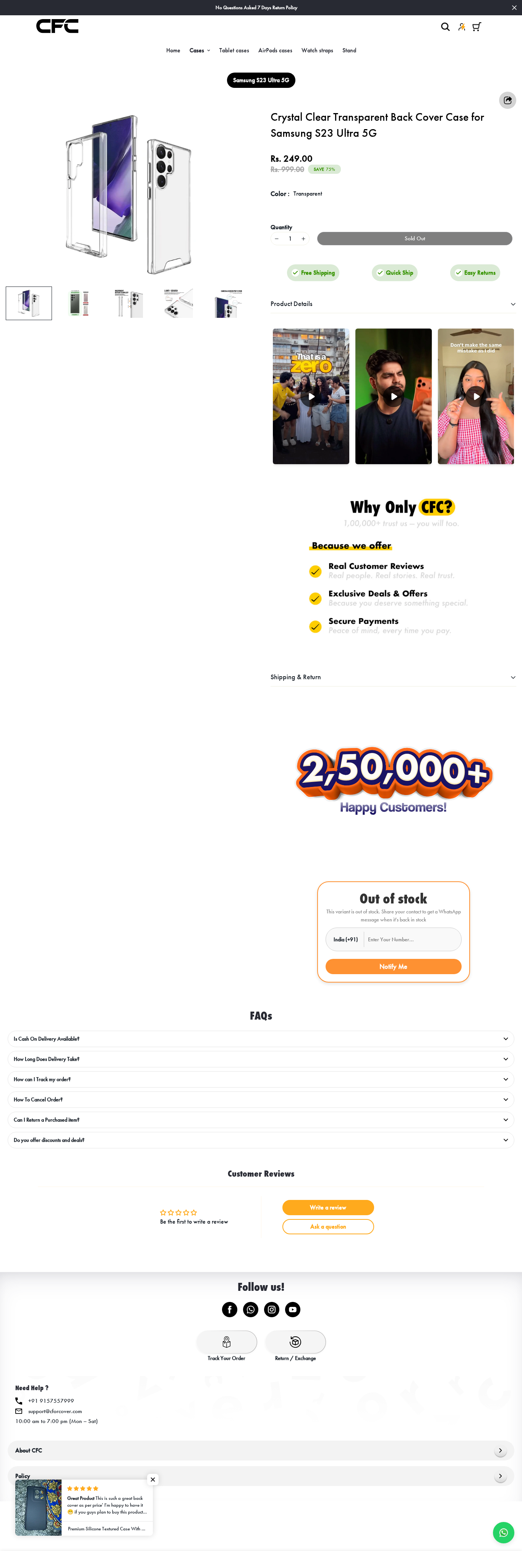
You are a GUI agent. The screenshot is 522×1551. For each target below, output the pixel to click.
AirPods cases (275, 50)
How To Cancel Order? (38, 1099)
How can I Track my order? (42, 1079)
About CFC (28, 1450)
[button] (476, 26)
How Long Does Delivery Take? (46, 1059)
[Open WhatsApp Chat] (503, 1532)
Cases (197, 50)
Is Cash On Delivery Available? (46, 1039)
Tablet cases (234, 50)
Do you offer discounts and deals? (49, 1140)
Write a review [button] (328, 1207)
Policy (22, 1476)
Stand (349, 50)
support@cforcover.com (55, 1411)
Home (173, 50)
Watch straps (317, 50)
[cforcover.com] (57, 26)
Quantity (281, 227)
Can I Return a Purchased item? (46, 1120)
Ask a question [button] (328, 1226)
